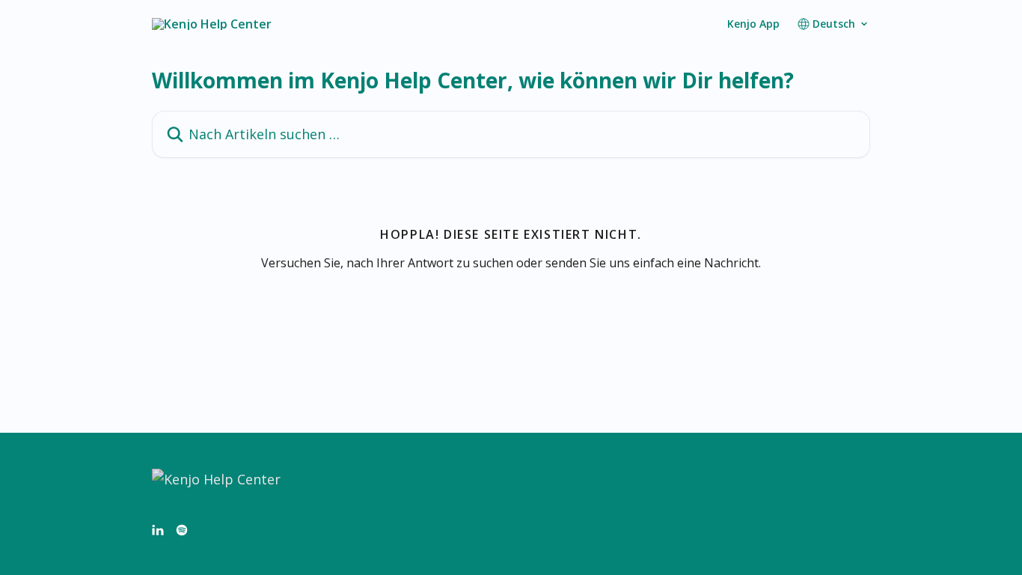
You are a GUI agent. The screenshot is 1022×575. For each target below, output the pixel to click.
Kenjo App (753, 24)
